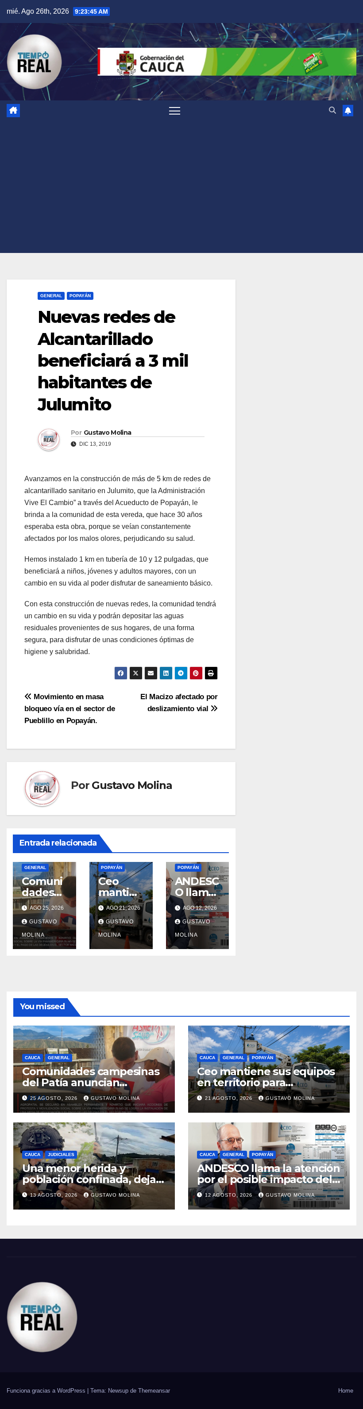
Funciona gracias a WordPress (47, 1390)
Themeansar (154, 1390)
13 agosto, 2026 (54, 1195)
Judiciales (61, 1154)
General (51, 295)
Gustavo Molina (107, 432)
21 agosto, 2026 (229, 1098)
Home (345, 1390)
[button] (332, 110)
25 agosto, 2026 (54, 1098)
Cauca (32, 1057)
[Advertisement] (181, 187)
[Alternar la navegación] (174, 110)
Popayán (80, 295)
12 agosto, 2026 (229, 1195)
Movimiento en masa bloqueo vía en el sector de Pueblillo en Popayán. (69, 708)
